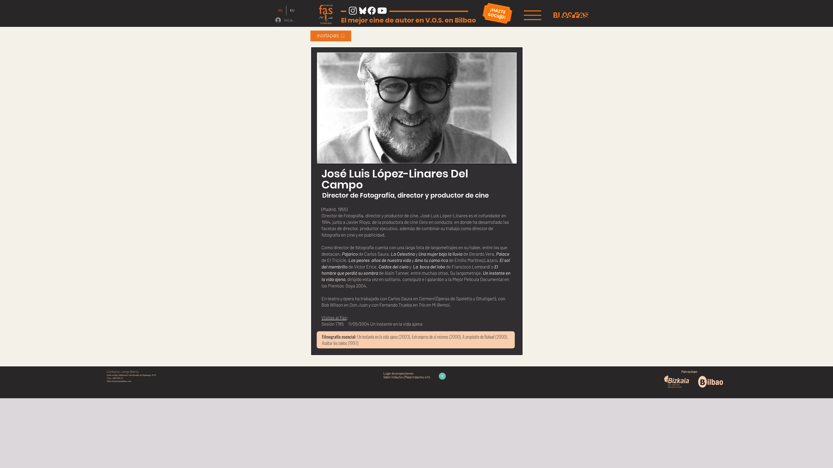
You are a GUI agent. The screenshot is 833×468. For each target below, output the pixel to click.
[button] (532, 15)
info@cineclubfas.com (121, 381)
